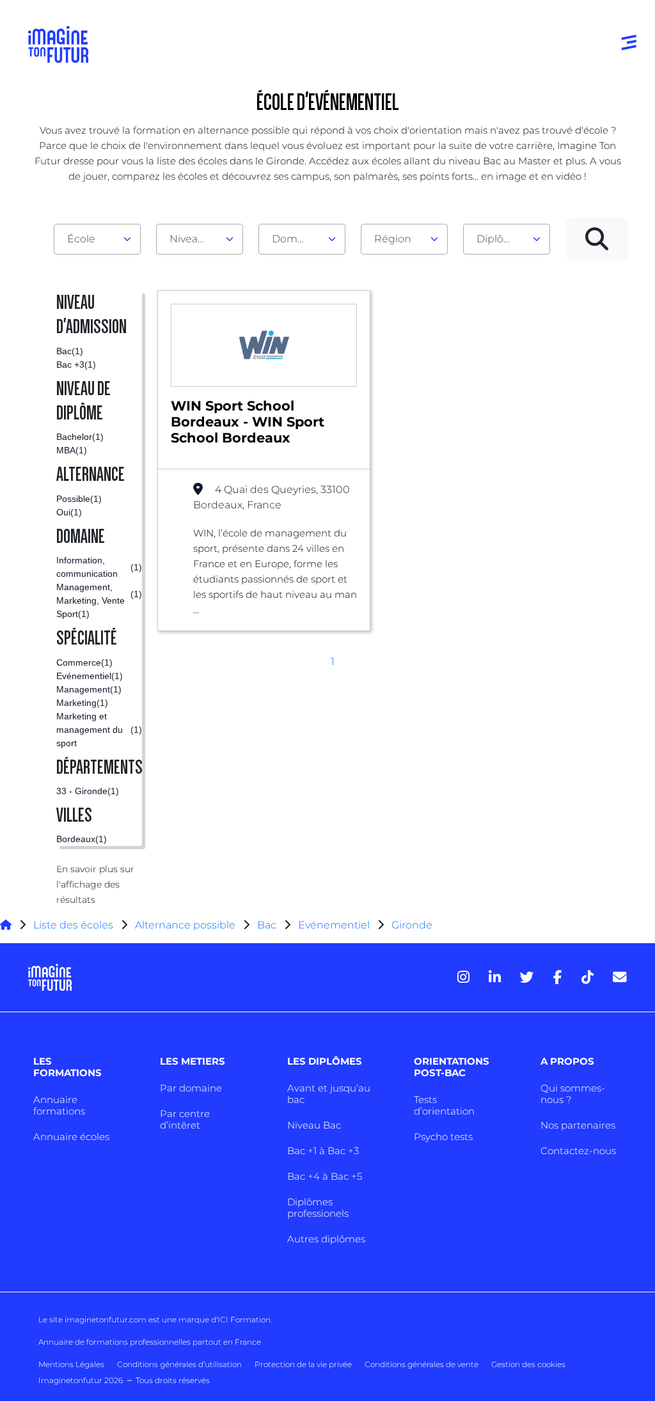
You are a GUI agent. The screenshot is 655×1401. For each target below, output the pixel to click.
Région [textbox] (392, 239)
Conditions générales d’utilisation (179, 1364)
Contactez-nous (578, 1151)
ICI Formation (244, 1319)
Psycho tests (443, 1137)
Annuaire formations (59, 1105)
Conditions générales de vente (421, 1364)
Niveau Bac (314, 1125)
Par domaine (191, 1088)
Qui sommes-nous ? (573, 1094)
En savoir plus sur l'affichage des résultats (95, 884)
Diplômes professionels (318, 1207)
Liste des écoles (73, 925)
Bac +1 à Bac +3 (323, 1151)
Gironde (411, 925)
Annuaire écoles (71, 1137)
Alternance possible (185, 925)
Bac (266, 925)
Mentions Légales (71, 1364)
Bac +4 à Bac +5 (324, 1176)
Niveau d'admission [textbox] (194, 239)
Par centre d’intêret (185, 1119)
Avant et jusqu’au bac (328, 1094)
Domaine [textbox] (295, 239)
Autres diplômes (326, 1239)
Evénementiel (334, 925)
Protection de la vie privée (303, 1364)
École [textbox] (81, 239)
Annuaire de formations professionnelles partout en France (149, 1342)
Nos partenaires (578, 1125)
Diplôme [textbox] (499, 239)
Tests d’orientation (444, 1105)
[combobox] (97, 239)
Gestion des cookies (528, 1364)
